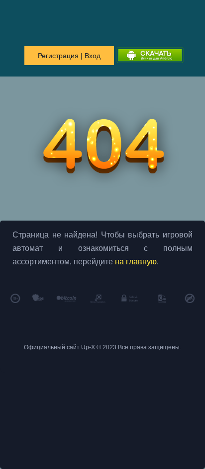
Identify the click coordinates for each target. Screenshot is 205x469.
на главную (136, 261)
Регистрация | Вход (69, 56)
